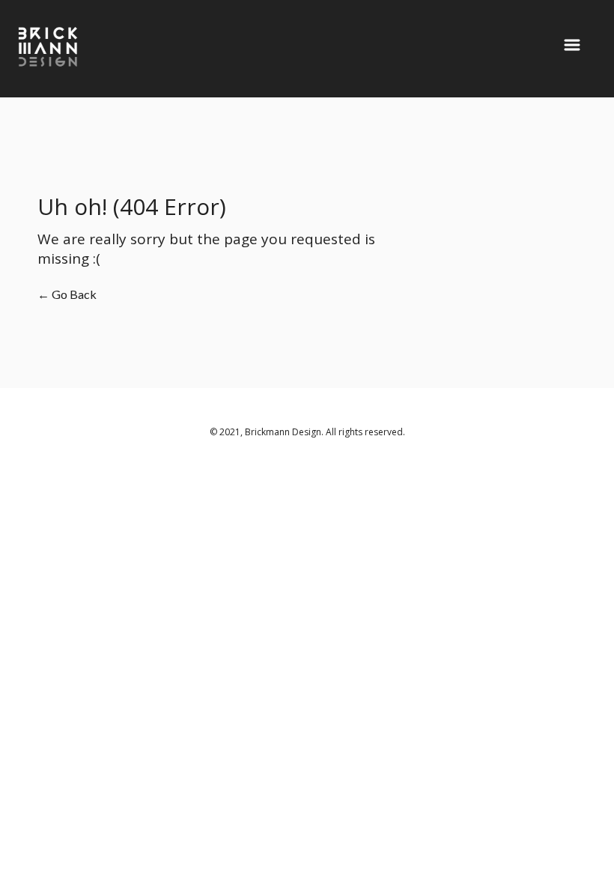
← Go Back (67, 294)
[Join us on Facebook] (466, 811)
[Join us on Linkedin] (446, 811)
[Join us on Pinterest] (482, 811)
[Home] (88, 55)
